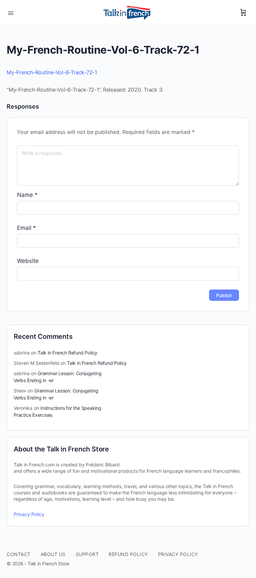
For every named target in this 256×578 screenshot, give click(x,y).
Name (27, 195)
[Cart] (243, 12)
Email (26, 228)
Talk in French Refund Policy (67, 352)
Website (28, 261)
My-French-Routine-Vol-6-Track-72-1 (52, 72)
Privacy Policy (29, 514)
